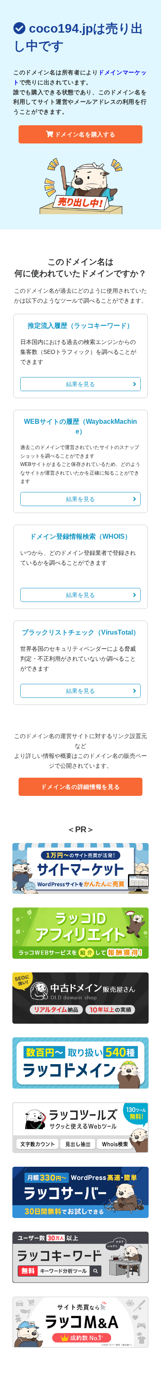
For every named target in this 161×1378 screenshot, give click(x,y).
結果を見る (80, 384)
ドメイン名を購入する (85, 134)
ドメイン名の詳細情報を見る (80, 786)
